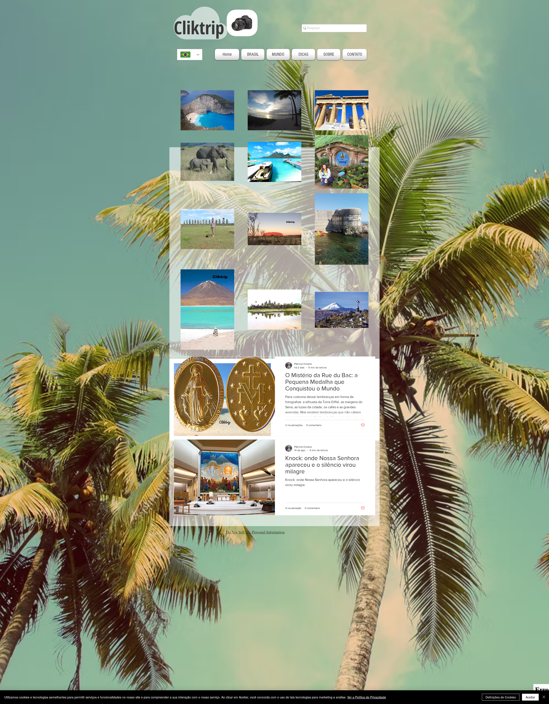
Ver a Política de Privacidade (366, 697)
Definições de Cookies (501, 697)
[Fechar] (543, 697)
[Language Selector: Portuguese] (189, 54)
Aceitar (530, 697)
